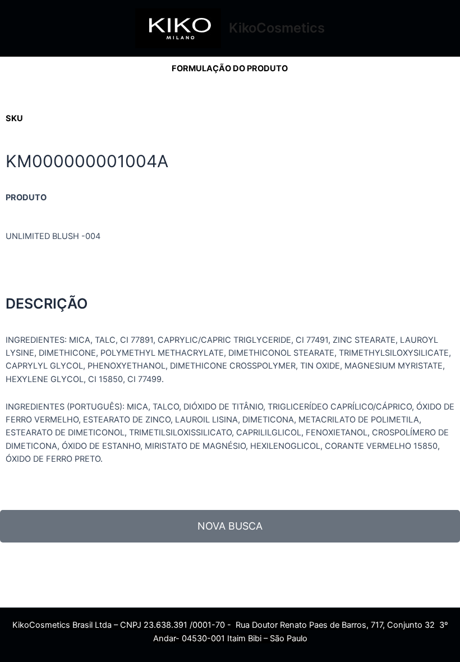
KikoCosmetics (277, 28)
